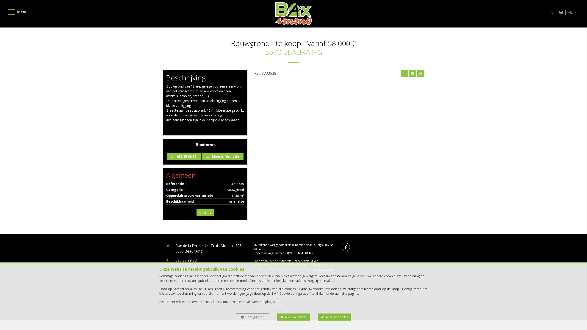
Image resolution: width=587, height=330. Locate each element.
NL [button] (570, 12)
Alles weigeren (295, 317)
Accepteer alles (337, 317)
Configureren (255, 317)
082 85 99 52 (186, 260)
